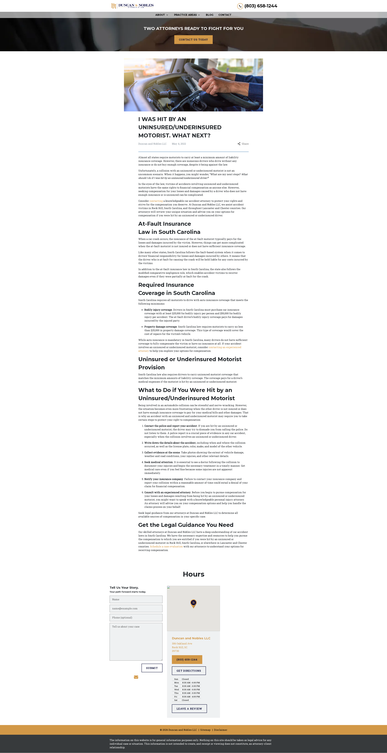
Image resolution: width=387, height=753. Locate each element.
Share (245, 143)
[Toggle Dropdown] (168, 15)
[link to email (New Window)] (136, 677)
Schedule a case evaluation (166, 546)
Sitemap (205, 729)
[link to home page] (132, 5)
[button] (193, 603)
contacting (156, 200)
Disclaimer (220, 729)
